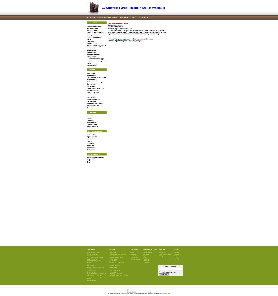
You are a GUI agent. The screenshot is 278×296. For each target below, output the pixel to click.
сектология (91, 101)
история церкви (93, 93)
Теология (91, 70)
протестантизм (92, 126)
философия (91, 52)
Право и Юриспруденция (147, 7)
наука (89, 39)
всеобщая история (94, 26)
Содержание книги (115, 25)
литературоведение (94, 37)
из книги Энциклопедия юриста (120, 28)
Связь (133, 17)
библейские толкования (96, 77)
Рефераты (91, 160)
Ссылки (176, 256)
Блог (89, 162)
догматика (91, 86)
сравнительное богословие (118, 275)
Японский (90, 143)
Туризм (176, 252)
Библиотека (92, 23)
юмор (89, 63)
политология (92, 43)
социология (91, 50)
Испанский (91, 147)
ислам (89, 118)
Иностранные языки (95, 131)
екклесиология (92, 90)
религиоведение (93, 99)
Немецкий (91, 139)
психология (91, 48)
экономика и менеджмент (96, 61)
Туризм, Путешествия (95, 158)
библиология (92, 80)
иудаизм (90, 120)
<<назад (111, 39)
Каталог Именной (104, 17)
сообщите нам (167, 293)
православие (92, 124)
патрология (91, 97)
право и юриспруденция (96, 46)
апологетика (92, 75)
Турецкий (90, 145)
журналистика (92, 28)
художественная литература (97, 274)
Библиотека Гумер (114, 7)
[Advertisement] (97, 199)
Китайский (91, 150)
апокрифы (91, 73)
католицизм (91, 122)
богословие (91, 84)
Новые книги (124, 17)
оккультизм (91, 95)
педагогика (91, 41)
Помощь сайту (142, 17)
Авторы (115, 17)
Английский (91, 134)
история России (93, 30)
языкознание (92, 65)
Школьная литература (95, 59)
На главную (91, 17)
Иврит (89, 141)
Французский (92, 137)
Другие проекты (94, 154)
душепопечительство (95, 88)
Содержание (119, 39)
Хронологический (165, 254)
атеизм (89, 116)
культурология (92, 35)
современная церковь (95, 103)
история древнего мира (96, 33)
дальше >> (128, 39)
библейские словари (95, 82)
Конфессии (92, 112)
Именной (162, 252)
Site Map (177, 259)
